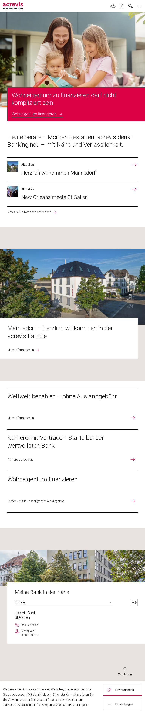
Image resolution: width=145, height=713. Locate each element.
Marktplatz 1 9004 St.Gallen (29, 633)
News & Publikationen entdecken (29, 212)
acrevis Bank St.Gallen (25, 615)
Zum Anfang (125, 674)
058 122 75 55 (29, 624)
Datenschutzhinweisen (62, 699)
